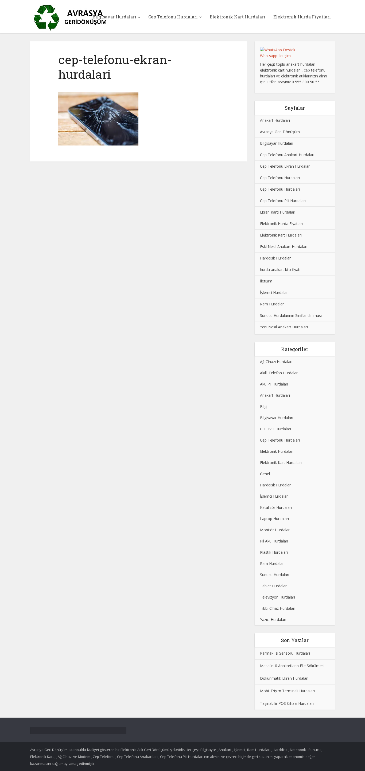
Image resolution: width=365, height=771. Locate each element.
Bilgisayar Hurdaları (114, 16)
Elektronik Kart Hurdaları (237, 16)
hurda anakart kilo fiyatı (280, 269)
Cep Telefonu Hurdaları (173, 16)
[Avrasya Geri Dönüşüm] (70, 18)
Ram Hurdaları (272, 303)
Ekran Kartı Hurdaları (277, 212)
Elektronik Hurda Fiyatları (302, 16)
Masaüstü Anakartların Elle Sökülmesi (292, 665)
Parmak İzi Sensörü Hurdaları (285, 653)
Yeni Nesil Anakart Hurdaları (284, 326)
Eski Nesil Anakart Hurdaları (283, 246)
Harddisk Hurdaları (276, 258)
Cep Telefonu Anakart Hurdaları (287, 154)
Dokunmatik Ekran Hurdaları (284, 678)
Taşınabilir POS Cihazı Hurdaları (287, 703)
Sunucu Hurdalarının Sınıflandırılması (291, 315)
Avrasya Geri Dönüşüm (280, 131)
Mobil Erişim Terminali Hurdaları (287, 690)
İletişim (266, 281)
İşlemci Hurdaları (274, 292)
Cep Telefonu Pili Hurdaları (283, 200)
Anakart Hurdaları (275, 120)
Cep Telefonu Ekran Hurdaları (285, 166)
